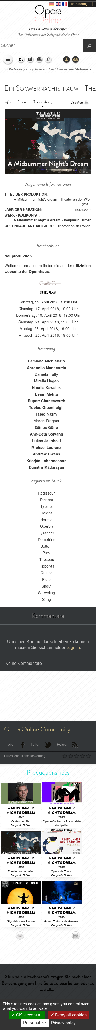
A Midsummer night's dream (37, 219)
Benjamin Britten (77, 219)
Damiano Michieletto (46, 361)
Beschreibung (43, 102)
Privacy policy (63, 1022)
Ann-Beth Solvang (46, 434)
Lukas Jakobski (46, 440)
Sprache (21, 60)
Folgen (63, 744)
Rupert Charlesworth (46, 400)
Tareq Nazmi (46, 414)
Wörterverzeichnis (39, 60)
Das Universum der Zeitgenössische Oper (48, 34)
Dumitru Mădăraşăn (46, 467)
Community (75, 60)
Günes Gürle (46, 427)
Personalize (34, 1022)
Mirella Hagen (46, 380)
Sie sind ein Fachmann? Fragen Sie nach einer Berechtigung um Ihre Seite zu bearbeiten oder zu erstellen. (48, 983)
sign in (73, 647)
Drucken (76, 102)
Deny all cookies (70, 1015)
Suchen (48, 60)
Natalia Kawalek (46, 387)
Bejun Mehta (46, 394)
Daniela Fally (46, 374)
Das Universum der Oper (48, 29)
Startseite (14, 69)
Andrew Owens (46, 454)
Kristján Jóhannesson (46, 460)
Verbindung (79, 4)
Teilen (11, 744)
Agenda (30, 60)
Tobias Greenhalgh (46, 407)
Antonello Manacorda (46, 367)
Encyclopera (35, 69)
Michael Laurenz (46, 447)
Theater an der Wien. (74, 225)
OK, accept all (28, 1015)
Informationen (15, 102)
